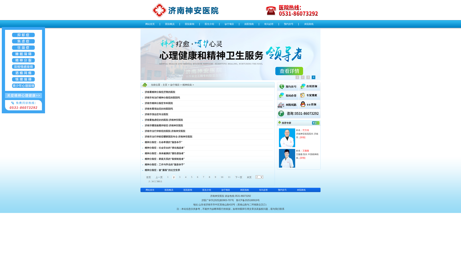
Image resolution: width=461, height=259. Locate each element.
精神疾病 (187, 84)
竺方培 (306, 130)
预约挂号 (288, 24)
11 (229, 177)
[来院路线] (288, 108)
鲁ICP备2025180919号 (248, 200)
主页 (165, 84)
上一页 (159, 177)
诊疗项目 (229, 24)
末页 (249, 177)
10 (222, 177)
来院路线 (309, 24)
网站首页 (150, 24)
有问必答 (269, 24)
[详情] (302, 137)
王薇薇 (306, 150)
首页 (148, 177)
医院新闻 (189, 24)
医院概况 (169, 24)
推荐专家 (286, 123)
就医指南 (249, 24)
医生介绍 (209, 24)
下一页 (238, 177)
